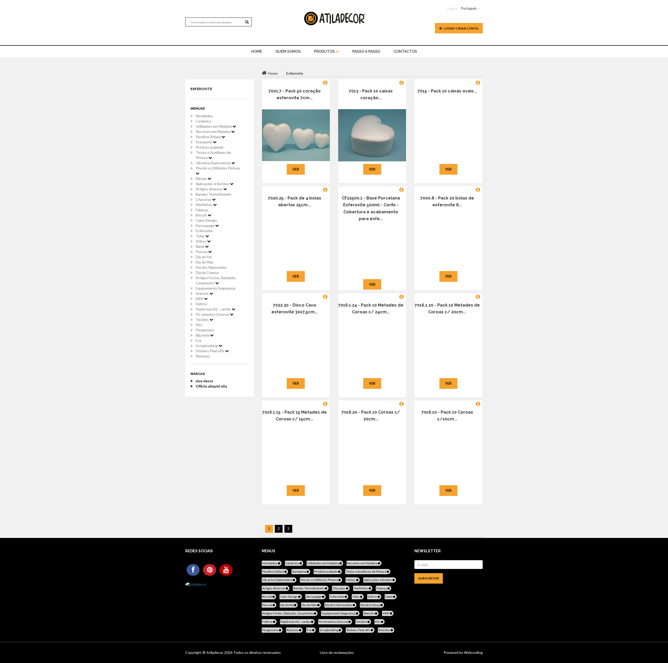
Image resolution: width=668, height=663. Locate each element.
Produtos (325, 51)
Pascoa (202, 251)
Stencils (203, 293)
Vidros (201, 241)
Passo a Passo (366, 51)
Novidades (204, 116)
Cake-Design (206, 220)
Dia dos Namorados (211, 267)
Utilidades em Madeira (214, 126)
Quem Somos (288, 51)
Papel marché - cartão (214, 309)
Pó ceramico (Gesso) (213, 314)
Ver (296, 169)
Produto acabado (210, 147)
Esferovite (204, 230)
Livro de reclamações (337, 652)
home (256, 51)
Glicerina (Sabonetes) (213, 163)
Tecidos (203, 319)
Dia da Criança (207, 272)
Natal (200, 246)
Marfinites (204, 204)
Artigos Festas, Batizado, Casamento (216, 280)
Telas (200, 236)
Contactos (405, 51)
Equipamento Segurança (215, 288)
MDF (200, 298)
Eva (198, 340)
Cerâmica (203, 121)
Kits (199, 324)
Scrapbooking (207, 345)
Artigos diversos (209, 189)
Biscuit (202, 215)
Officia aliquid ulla (211, 386)
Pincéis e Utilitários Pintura (218, 168)
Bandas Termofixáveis (213, 194)
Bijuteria (203, 335)
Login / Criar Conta (460, 28)
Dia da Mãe (204, 262)
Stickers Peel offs (210, 351)
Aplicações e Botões (213, 183)
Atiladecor (215, 652)
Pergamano (205, 330)
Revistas (203, 356)
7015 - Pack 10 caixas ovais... (447, 91)
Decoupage (205, 225)
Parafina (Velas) (209, 136)
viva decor (204, 381)
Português (469, 8)
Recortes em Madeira (213, 131)
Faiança (202, 210)
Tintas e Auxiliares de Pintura (213, 155)
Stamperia (204, 142)
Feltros (201, 304)
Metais (202, 178)
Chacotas (204, 199)
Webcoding (473, 652)
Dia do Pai (204, 257)
